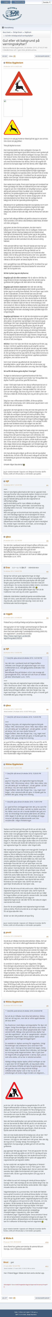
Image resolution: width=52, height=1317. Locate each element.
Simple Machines (32, 1314)
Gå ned (4, 56)
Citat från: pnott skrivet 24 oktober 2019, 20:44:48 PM (24, 1011)
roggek (9, 614)
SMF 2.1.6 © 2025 (20, 1314)
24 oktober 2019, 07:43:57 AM (13, 66)
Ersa (8, 567)
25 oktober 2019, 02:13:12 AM (13, 1005)
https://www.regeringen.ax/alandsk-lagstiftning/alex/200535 (17, 637)
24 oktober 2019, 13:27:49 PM (13, 540)
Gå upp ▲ (34, 1312)
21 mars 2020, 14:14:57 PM (12, 1266)
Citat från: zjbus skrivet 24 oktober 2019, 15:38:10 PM (24, 802)
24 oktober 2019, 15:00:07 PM (13, 571)
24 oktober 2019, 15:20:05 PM (13, 652)
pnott (8, 932)
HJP (7, 481)
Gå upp (4, 1298)
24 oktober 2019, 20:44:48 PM (13, 936)
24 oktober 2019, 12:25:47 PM (13, 485)
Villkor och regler (24, 1312)
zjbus (8, 536)
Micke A (9, 1238)
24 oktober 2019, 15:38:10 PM (13, 709)
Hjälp (16, 1312)
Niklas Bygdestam (14, 62)
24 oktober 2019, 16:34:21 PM (13, 768)
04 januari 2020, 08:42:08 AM (12, 1242)
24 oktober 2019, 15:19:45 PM (13, 617)
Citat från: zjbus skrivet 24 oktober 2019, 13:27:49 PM (24, 658)
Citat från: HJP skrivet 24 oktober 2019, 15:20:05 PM (24, 717)
